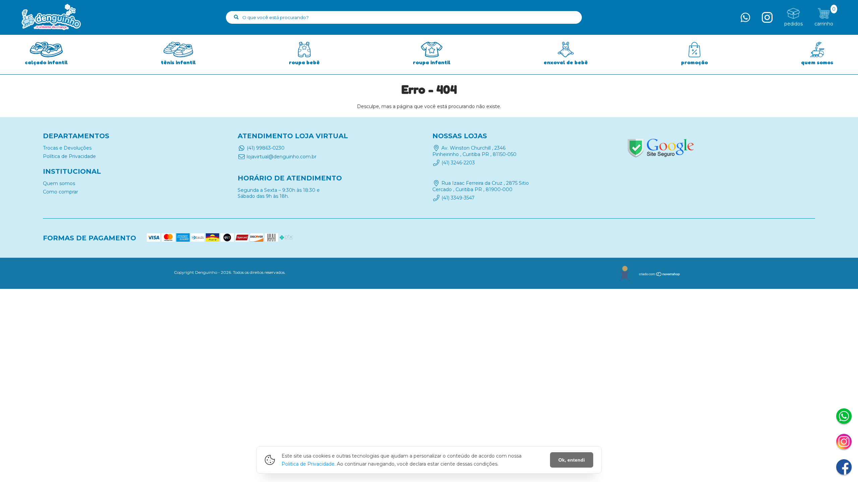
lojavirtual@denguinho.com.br (281, 157)
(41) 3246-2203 (458, 163)
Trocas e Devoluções (67, 148)
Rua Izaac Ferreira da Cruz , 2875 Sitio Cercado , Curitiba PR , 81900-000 (480, 186)
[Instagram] (844, 442)
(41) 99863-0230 (266, 148)
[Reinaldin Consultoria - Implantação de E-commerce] (624, 273)
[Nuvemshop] (660, 274)
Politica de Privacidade (308, 464)
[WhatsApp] (844, 417)
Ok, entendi (571, 460)
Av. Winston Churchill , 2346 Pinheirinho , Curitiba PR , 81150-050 (474, 151)
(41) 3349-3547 (458, 198)
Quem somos (59, 183)
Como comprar (60, 192)
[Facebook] (844, 468)
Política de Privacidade (69, 156)
